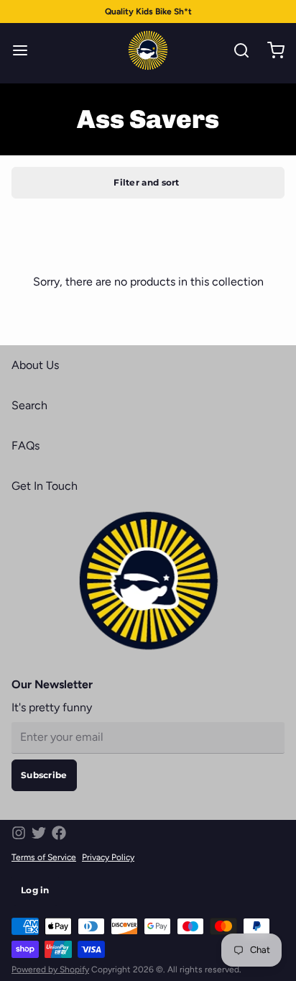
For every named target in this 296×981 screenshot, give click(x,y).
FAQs (25, 445)
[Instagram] (18, 833)
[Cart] (270, 50)
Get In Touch (44, 486)
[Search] (235, 50)
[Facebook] (59, 833)
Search (29, 405)
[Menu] (25, 50)
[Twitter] (39, 833)
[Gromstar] (148, 50)
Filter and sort (147, 182)
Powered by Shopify (50, 969)
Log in (35, 890)
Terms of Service (43, 857)
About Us (35, 365)
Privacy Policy (108, 857)
